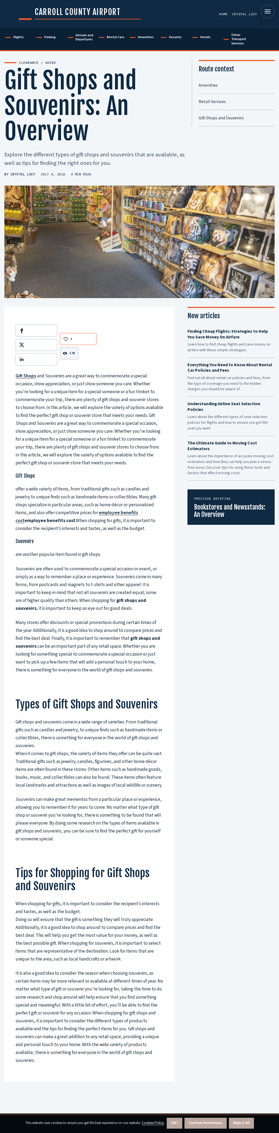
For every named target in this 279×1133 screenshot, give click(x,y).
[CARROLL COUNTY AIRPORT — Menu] (267, 11)
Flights (18, 37)
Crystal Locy (244, 14)
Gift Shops (26, 375)
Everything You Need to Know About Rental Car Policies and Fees (229, 368)
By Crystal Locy (19, 174)
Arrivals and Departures (84, 37)
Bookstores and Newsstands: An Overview (229, 511)
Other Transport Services (238, 39)
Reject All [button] (241, 1122)
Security (175, 37)
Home (223, 14)
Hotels (205, 37)
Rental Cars (115, 37)
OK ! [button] (174, 1122)
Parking (50, 37)
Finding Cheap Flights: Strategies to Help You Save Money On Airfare (227, 334)
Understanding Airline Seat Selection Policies (223, 407)
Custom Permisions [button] (205, 1122)
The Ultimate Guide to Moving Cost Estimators (222, 446)
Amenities (146, 37)
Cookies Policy (153, 1122)
